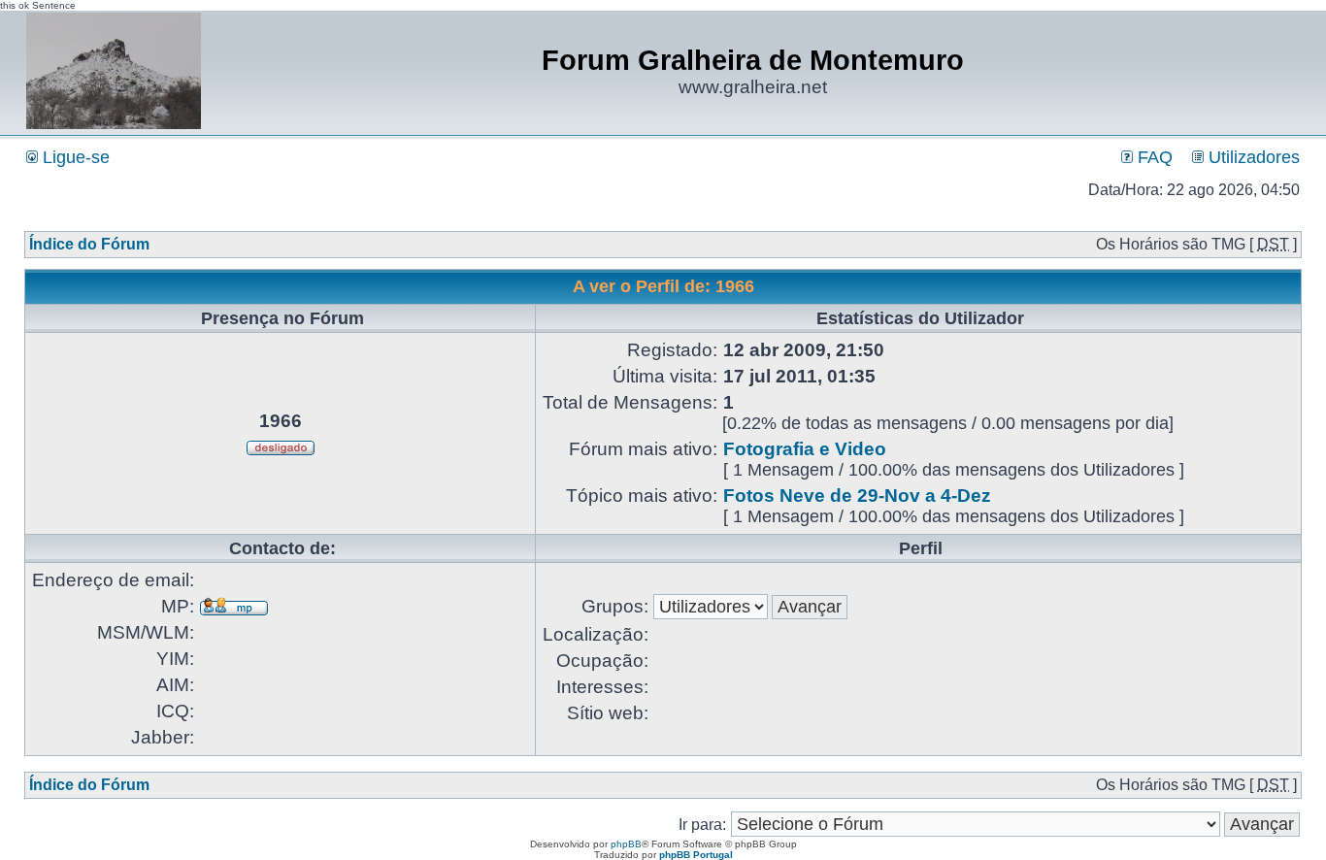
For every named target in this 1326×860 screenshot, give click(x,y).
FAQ (1153, 157)
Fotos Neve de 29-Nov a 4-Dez (857, 495)
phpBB (626, 844)
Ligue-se (74, 157)
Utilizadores (1252, 157)
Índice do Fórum (89, 244)
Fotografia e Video (804, 449)
